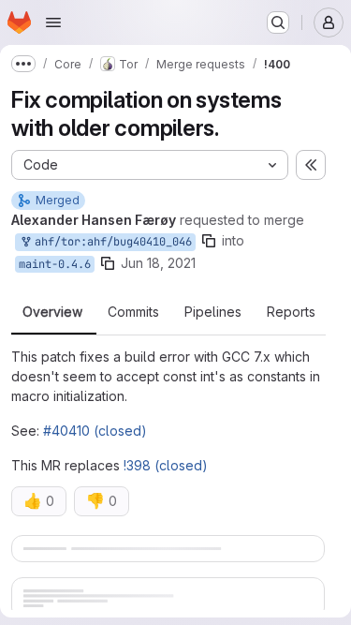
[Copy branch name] (208, 241)
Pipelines (212, 312)
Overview (52, 312)
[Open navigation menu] (53, 22)
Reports (291, 312)
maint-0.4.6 (55, 264)
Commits (133, 312)
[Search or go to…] (278, 22)
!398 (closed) (166, 465)
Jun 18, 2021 (158, 263)
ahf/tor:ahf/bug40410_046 (110, 241)
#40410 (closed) (95, 431)
